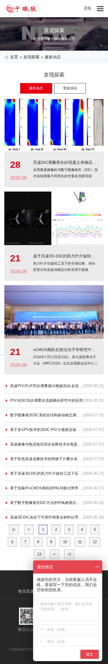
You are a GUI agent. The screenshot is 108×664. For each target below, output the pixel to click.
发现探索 (31, 57)
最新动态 (36, 88)
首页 (14, 57)
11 (80, 542)
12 (95, 542)
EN (87, 8)
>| (69, 554)
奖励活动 (70, 88)
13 (39, 554)
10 (65, 542)
